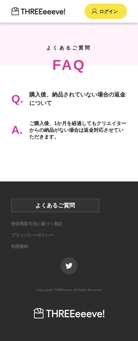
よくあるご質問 (55, 205)
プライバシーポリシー (32, 235)
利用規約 (19, 246)
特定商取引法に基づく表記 (36, 223)
